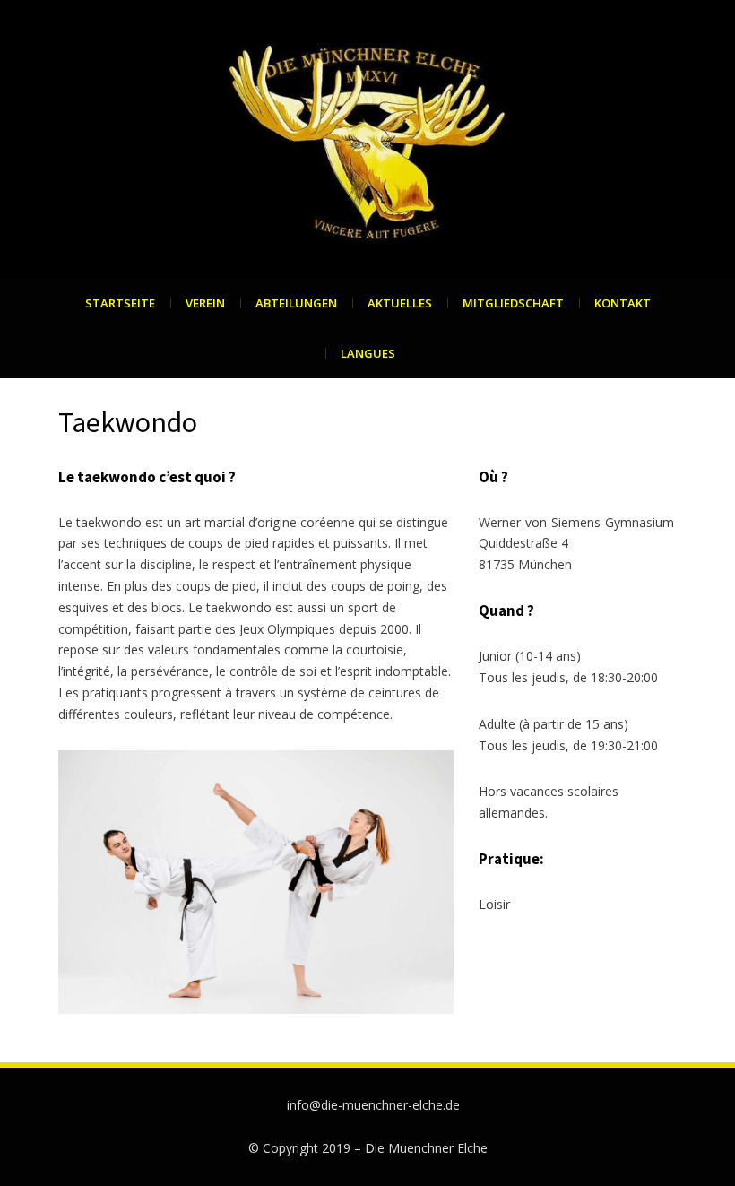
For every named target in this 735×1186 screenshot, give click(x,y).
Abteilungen (296, 303)
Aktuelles (400, 303)
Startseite (120, 303)
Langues (368, 353)
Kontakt (622, 303)
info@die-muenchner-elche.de (373, 1104)
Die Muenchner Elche (426, 1147)
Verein (205, 303)
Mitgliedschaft (513, 303)
